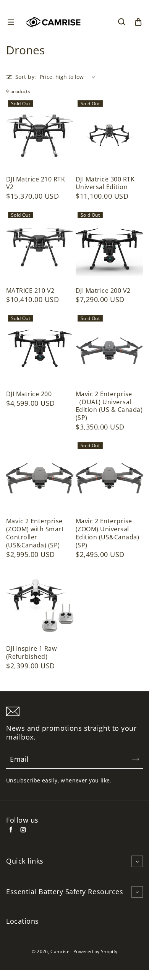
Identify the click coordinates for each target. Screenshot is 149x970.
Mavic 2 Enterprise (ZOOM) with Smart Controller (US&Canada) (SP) (35, 533)
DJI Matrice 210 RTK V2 (35, 183)
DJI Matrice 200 (29, 394)
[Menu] (10, 22)
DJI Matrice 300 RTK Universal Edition (105, 183)
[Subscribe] (135, 759)
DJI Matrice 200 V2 (103, 291)
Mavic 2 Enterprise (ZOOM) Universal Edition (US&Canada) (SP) (107, 533)
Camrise (60, 951)
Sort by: (25, 76)
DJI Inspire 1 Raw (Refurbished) (31, 653)
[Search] (121, 22)
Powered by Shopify (95, 951)
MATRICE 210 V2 (30, 291)
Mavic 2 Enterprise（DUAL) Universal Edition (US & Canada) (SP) (109, 406)
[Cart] (138, 22)
